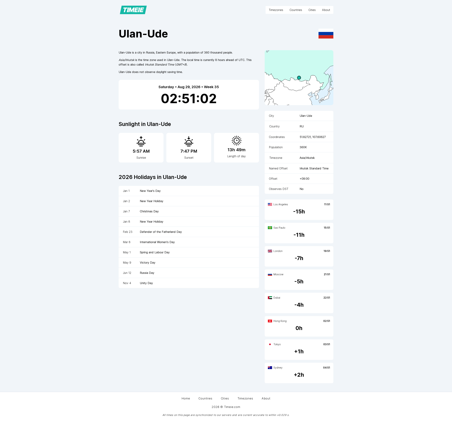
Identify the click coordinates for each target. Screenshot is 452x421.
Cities (312, 10)
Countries (296, 10)
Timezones (276, 10)
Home (186, 398)
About (326, 10)
